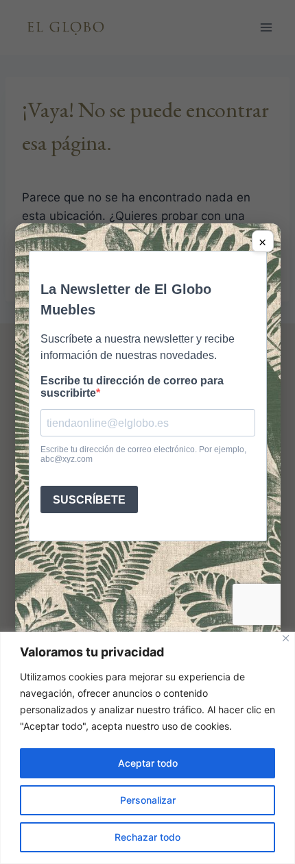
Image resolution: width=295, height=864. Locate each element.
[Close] (286, 638)
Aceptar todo (148, 763)
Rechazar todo (147, 837)
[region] (147, 748)
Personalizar (148, 800)
